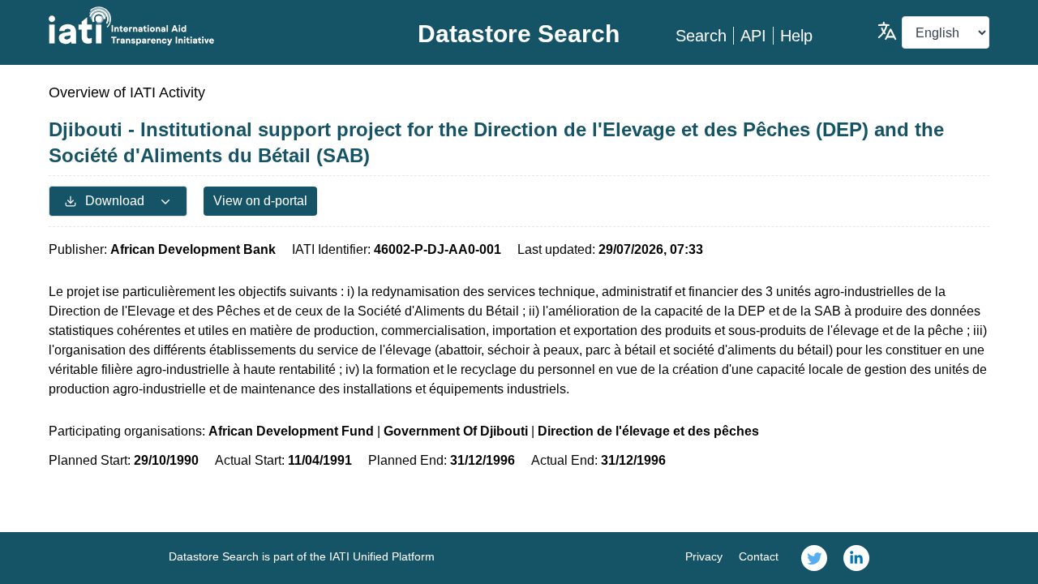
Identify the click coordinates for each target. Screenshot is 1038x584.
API (753, 36)
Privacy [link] (704, 556)
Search (701, 36)
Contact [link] (758, 556)
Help (796, 36)
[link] (814, 558)
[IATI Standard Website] (205, 25)
